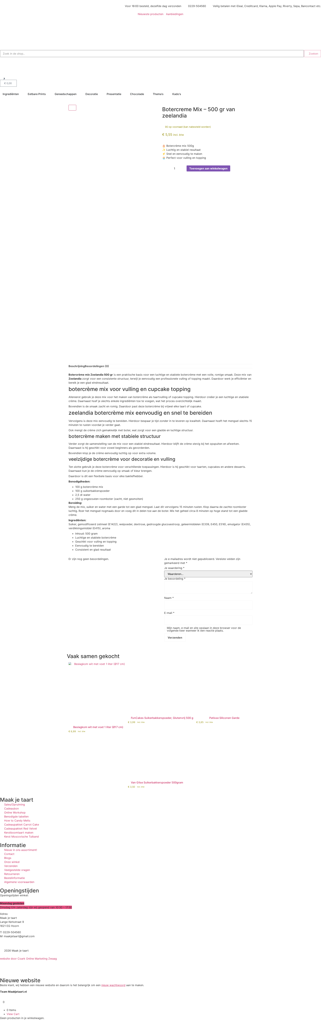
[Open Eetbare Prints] (48, 94)
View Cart (13, 1014)
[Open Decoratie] (100, 94)
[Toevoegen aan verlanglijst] (234, 168)
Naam (169, 597)
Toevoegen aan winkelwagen (208, 168)
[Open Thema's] (165, 94)
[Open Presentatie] (123, 94)
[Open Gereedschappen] (78, 94)
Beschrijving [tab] (77, 366)
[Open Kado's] (183, 94)
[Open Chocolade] (146, 94)
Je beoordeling (174, 578)
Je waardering (174, 568)
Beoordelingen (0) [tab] (97, 366)
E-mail (169, 612)
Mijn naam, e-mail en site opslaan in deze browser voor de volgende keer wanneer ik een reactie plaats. (204, 629)
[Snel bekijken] (72, 734)
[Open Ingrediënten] (21, 94)
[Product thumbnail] (72, 108)
